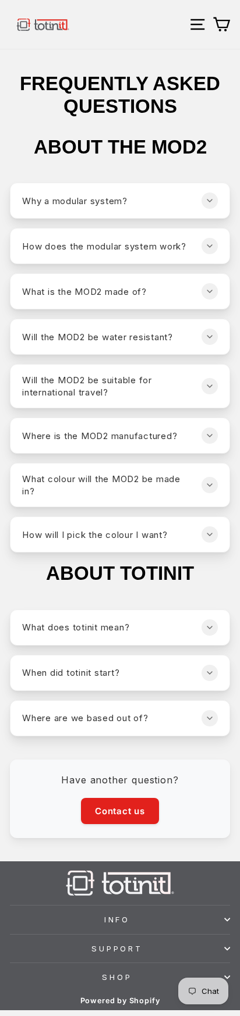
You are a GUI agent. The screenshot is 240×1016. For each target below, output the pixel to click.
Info (117, 919)
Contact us (120, 811)
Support (117, 948)
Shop (117, 977)
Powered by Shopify (120, 1000)
